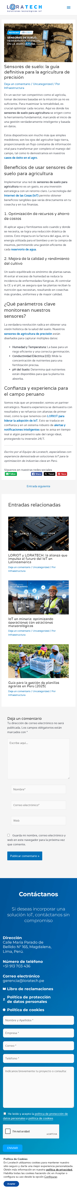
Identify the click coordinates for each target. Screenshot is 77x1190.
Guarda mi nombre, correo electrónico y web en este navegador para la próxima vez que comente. (36, 840)
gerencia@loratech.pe (23, 980)
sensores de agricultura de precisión (28, 333)
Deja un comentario (17, 84)
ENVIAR (12, 1148)
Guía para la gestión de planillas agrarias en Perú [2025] (33, 684)
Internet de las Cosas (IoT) (21, 195)
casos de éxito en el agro (20, 157)
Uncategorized (43, 84)
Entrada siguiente (38, 486)
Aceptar (11, 1183)
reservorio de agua (23, 249)
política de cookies (40, 1118)
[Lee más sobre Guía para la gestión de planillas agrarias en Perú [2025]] (38, 661)
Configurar (50, 1176)
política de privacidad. (59, 1169)
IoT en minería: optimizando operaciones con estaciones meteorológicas (30, 622)
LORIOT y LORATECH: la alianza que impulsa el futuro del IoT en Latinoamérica (37, 558)
